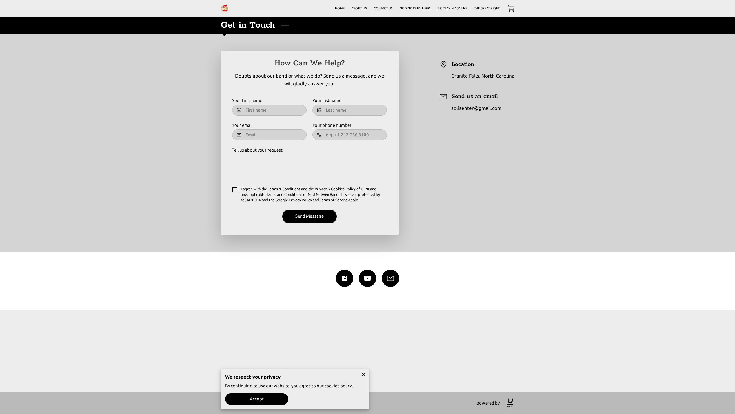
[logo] (510, 402)
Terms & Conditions (284, 189)
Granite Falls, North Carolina (482, 75)
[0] (511, 8)
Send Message (309, 216)
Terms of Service (333, 200)
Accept (257, 398)
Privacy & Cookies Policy (335, 189)
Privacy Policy (300, 200)
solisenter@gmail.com (476, 108)
